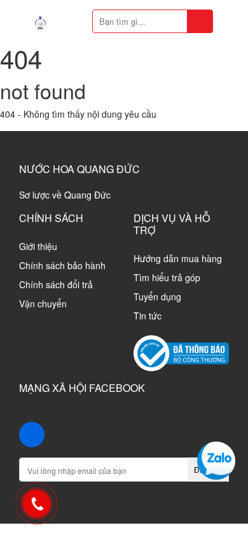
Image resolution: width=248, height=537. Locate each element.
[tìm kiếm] (199, 21)
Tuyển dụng (157, 296)
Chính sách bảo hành (62, 265)
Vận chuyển (43, 303)
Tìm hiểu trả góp (167, 277)
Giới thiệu (38, 246)
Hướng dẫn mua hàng (178, 258)
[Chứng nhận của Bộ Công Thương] (181, 351)
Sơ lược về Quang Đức (65, 194)
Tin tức (148, 315)
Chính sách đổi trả (56, 284)
